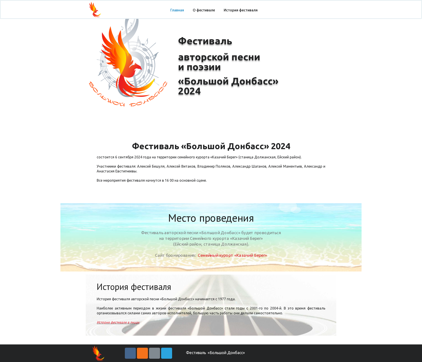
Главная (177, 10)
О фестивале (204, 10)
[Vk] (130, 353)
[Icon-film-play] (154, 353)
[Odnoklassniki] (142, 353)
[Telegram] (166, 353)
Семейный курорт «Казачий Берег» (232, 255)
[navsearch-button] (336, 10)
